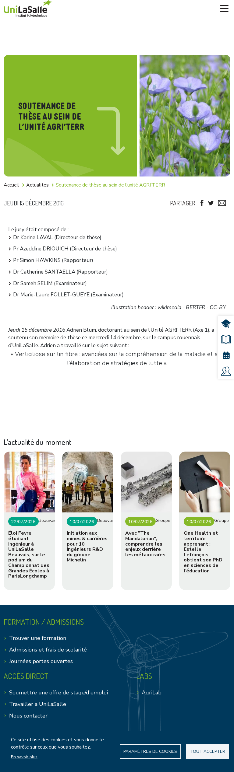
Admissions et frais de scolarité (48, 649)
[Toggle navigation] (224, 9)
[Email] (222, 203)
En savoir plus (24, 757)
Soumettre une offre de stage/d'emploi (58, 692)
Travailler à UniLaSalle (37, 704)
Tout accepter (207, 751)
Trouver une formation (37, 638)
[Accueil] (28, 8)
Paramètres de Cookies (150, 751)
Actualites (37, 185)
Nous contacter (28, 715)
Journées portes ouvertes (41, 661)
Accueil (11, 185)
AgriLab (151, 692)
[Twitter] (211, 203)
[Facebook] (202, 203)
